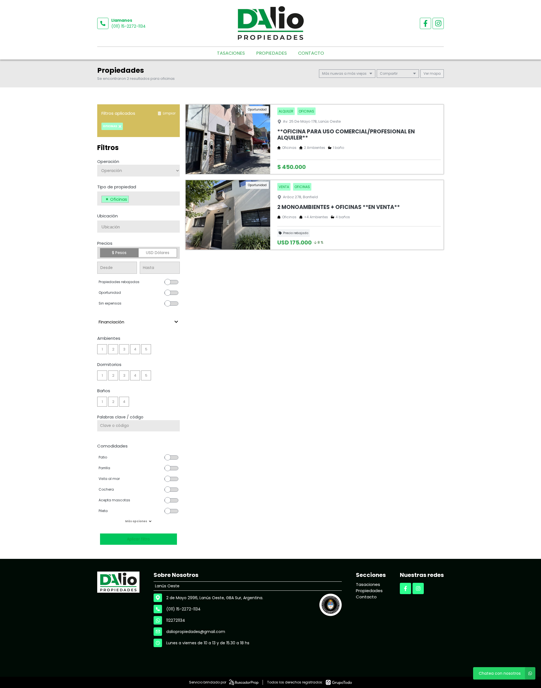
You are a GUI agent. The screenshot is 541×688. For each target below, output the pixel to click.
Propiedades (271, 53)
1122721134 (175, 620)
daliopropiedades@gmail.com (195, 631)
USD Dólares (157, 252)
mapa (435, 73)
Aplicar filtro (138, 539)
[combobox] (138, 198)
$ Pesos (119, 252)
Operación (108, 161)
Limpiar (169, 113)
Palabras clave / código (120, 417)
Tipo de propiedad (116, 187)
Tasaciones (231, 53)
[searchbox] (131, 199)
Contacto (311, 53)
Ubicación (107, 216)
